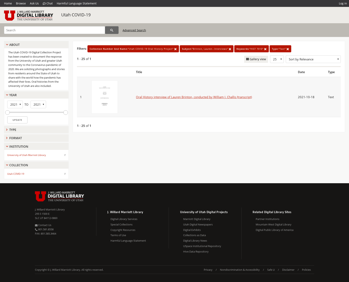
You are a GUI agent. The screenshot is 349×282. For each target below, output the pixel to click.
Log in (343, 3)
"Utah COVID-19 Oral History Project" (132, 48)
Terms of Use (118, 235)
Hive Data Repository (196, 251)
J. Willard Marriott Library (50, 209)
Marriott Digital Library (196, 219)
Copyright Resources (122, 230)
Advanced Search (134, 30)
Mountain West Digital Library (273, 224)
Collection (18, 165)
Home (8, 3)
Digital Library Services (123, 219)
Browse (21, 3)
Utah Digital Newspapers (198, 224)
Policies (306, 269)
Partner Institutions (267, 219)
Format (15, 138)
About (14, 45)
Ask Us (34, 3)
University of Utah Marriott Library (26, 155)
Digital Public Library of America (274, 230)
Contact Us (44, 225)
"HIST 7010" (250, 48)
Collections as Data (194, 235)
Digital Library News (195, 240)
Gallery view (257, 59)
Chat (49, 3)
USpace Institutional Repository (202, 246)
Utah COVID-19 (76, 15)
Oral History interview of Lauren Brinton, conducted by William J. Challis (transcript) (194, 97)
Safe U (271, 269)
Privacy (208, 269)
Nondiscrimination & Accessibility (240, 269)
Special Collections (121, 224)
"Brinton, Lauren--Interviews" (205, 48)
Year (13, 95)
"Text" (279, 48)
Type (12, 130)
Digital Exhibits (192, 230)
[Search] (112, 30)
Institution (18, 146)
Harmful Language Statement (77, 3)
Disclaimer (288, 269)
